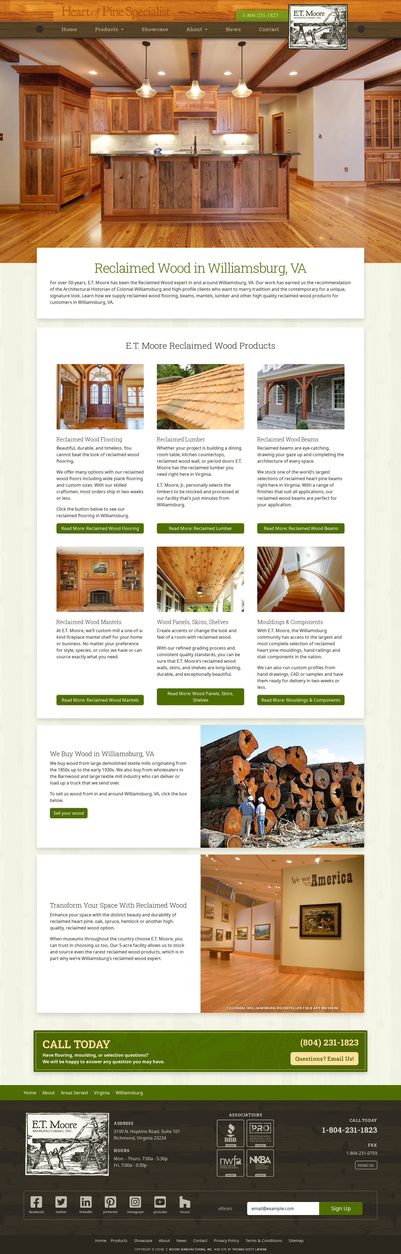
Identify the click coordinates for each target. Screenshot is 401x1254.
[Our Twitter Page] (61, 1201)
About (48, 1093)
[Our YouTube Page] (160, 1201)
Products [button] (107, 29)
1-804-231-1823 (260, 15)
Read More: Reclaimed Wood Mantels (100, 700)
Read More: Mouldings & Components (300, 700)
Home (69, 29)
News (233, 29)
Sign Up (341, 1208)
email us (366, 1165)
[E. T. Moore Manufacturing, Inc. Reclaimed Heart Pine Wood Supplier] (318, 4)
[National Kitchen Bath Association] (260, 1162)
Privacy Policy (226, 1240)
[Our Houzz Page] (184, 1201)
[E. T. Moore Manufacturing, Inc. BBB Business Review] (230, 1133)
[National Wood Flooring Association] (230, 1162)
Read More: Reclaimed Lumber (200, 528)
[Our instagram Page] (135, 1201)
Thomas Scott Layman (249, 1249)
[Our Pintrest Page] (110, 1201)
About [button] (195, 29)
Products (119, 1240)
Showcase (155, 29)
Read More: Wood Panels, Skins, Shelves (200, 696)
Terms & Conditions (264, 1240)
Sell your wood (68, 813)
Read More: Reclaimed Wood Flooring (100, 528)
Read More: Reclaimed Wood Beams (301, 528)
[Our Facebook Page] (36, 1201)
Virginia (102, 1093)
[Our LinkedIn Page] (85, 1201)
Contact (269, 29)
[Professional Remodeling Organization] (260, 1133)
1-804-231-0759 (361, 1153)
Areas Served (74, 1093)
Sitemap (296, 1240)
